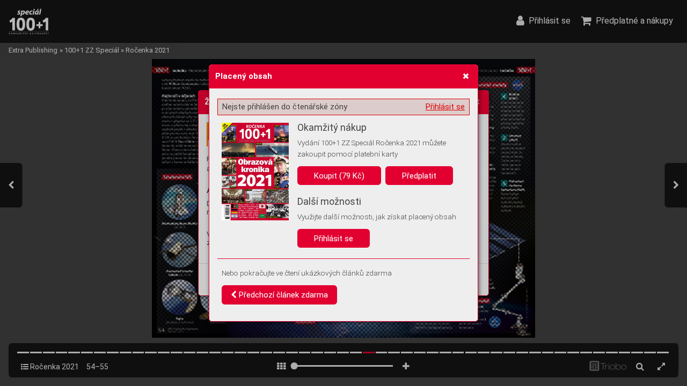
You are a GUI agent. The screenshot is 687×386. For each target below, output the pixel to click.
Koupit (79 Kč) (339, 176)
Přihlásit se (445, 107)
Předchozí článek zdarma (282, 295)
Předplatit (419, 176)
